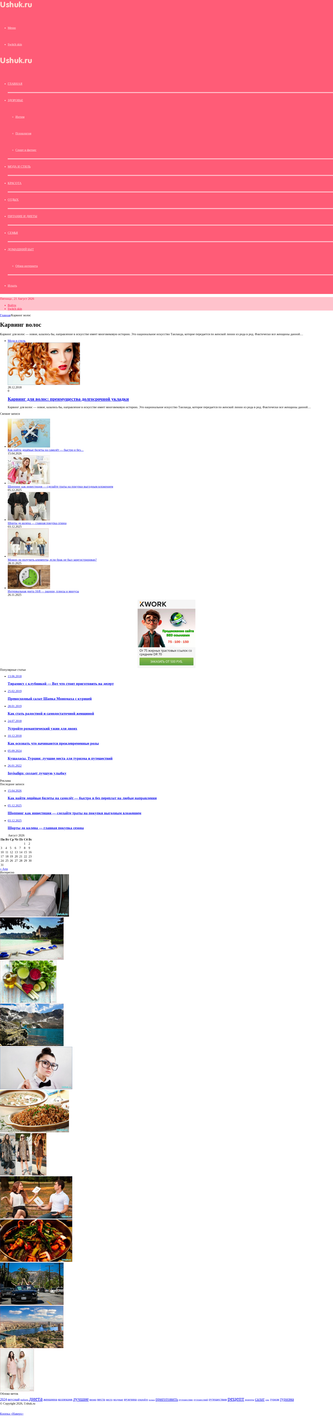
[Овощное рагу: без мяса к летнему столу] (36, 1260)
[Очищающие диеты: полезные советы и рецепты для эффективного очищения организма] (28, 1001)
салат (260, 1399)
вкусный (14, 1399)
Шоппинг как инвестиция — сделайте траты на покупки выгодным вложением (60, 486)
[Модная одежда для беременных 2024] (17, 1390)
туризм (274, 1399)
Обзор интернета (26, 266)
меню (92, 1399)
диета (36, 1398)
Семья (13, 232)
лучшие (81, 1398)
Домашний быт (21, 249)
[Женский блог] (19, 8)
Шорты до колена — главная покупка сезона (37, 523)
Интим (19, 116)
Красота (15, 183)
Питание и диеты (22, 216)
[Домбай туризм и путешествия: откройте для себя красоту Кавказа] (32, 1045)
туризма (287, 1399)
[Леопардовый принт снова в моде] (23, 1174)
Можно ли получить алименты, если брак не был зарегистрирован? (52, 559)
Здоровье (15, 100)
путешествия (218, 1399)
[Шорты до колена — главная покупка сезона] (29, 519)
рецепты (249, 1399)
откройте (143, 1399)
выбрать (24, 1399)
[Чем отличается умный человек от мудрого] (36, 1088)
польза (152, 1400)
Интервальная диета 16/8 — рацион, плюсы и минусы (43, 591)
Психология (23, 133)
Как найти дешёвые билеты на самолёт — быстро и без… (46, 450)
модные (118, 1399)
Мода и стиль (19, 166)
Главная (5, 315)
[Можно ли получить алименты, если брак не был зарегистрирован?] (28, 556)
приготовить (167, 1399)
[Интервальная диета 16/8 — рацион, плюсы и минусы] (29, 587)
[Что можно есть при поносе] (34, 1131)
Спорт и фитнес (25, 150)
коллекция (65, 1399)
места (101, 1399)
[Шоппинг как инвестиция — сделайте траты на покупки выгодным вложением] (29, 483)
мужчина (130, 1399)
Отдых (13, 199)
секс (267, 1400)
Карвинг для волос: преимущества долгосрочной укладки (68, 398)
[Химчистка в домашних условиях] (34, 915)
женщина (50, 1399)
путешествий (201, 1399)
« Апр (4, 869)
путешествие (186, 1399)
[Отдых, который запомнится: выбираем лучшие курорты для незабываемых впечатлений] (32, 958)
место (109, 1399)
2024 (3, 1399)
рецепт (236, 1398)
